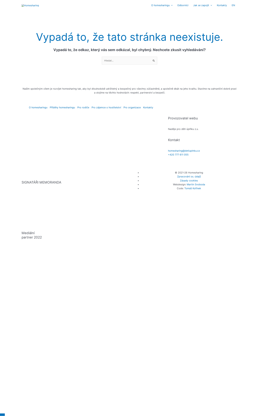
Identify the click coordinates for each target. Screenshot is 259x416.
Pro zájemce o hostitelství (106, 107)
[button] (171, 5)
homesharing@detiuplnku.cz (184, 150)
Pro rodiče (83, 107)
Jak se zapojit (201, 5)
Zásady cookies (189, 180)
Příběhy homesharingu (62, 107)
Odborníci (182, 5)
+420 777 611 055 (178, 154)
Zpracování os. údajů (189, 176)
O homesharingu (160, 5)
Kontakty (222, 5)
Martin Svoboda (196, 184)
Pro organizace (132, 107)
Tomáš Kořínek (192, 188)
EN (233, 5)
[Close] (2, 414)
